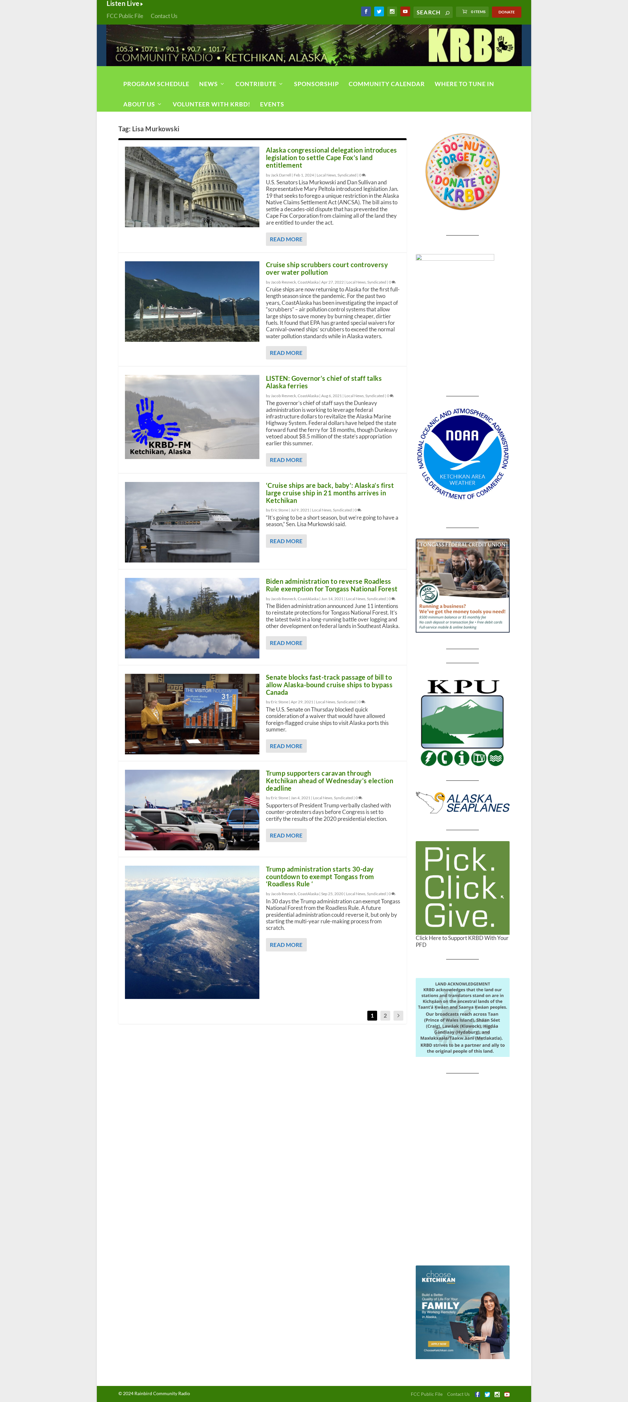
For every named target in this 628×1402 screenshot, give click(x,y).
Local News (326, 175)
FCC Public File (125, 15)
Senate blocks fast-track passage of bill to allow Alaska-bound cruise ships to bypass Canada (329, 684)
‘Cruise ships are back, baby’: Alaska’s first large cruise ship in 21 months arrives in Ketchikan (330, 492)
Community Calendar (387, 83)
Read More (286, 239)
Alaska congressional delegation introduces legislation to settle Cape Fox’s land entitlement (331, 157)
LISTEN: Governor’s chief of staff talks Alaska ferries (324, 382)
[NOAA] (463, 454)
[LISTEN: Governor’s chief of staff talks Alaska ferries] (192, 417)
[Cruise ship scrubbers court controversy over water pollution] (192, 301)
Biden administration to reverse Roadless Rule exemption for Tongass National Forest (332, 585)
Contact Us (164, 15)
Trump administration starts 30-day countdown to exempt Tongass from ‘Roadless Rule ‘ (320, 876)
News (208, 83)
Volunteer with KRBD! (211, 104)
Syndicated (347, 175)
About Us (139, 104)
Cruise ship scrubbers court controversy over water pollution (327, 268)
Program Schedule (156, 83)
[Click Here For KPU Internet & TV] (463, 722)
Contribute (256, 83)
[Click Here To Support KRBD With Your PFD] (463, 888)
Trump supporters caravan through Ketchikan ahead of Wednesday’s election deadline (329, 780)
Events (272, 104)
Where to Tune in (464, 83)
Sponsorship (316, 83)
